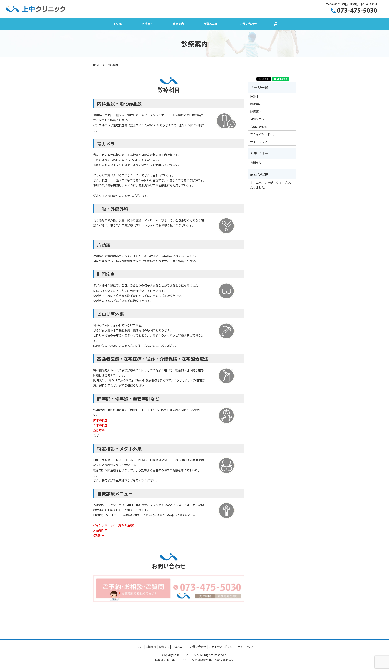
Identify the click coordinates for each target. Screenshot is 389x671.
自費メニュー (211, 24)
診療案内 (178, 24)
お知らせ (256, 162)
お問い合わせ (248, 24)
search (275, 24)
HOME (118, 24)
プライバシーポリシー (264, 134)
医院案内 (147, 24)
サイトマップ (258, 142)
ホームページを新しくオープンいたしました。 (271, 185)
